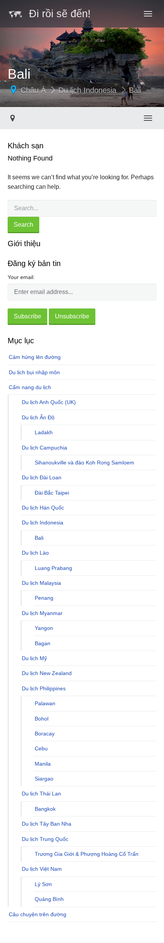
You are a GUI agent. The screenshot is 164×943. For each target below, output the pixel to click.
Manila (43, 764)
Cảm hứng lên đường (35, 357)
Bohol (41, 719)
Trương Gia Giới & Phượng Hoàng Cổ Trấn (86, 854)
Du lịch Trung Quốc (45, 839)
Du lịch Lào (35, 553)
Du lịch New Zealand (47, 673)
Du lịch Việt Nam (42, 869)
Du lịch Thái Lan (41, 793)
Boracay (45, 733)
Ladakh (44, 432)
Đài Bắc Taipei (52, 493)
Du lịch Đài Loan (41, 477)
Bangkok (45, 809)
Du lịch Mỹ (34, 658)
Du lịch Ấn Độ (38, 417)
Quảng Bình (49, 899)
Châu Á (33, 90)
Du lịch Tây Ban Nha (46, 824)
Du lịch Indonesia (87, 90)
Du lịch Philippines (44, 688)
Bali (135, 90)
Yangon (44, 628)
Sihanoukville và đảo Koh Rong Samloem (84, 462)
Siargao (44, 779)
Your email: (21, 277)
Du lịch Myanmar (42, 613)
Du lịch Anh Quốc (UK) (49, 402)
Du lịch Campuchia (44, 448)
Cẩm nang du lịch (30, 387)
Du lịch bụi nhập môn (34, 372)
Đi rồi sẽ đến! (57, 13)
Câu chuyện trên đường (37, 914)
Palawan (45, 703)
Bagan (42, 643)
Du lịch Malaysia (41, 583)
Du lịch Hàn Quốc (43, 508)
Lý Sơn (43, 884)
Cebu (41, 748)
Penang (44, 598)
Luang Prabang (53, 568)
